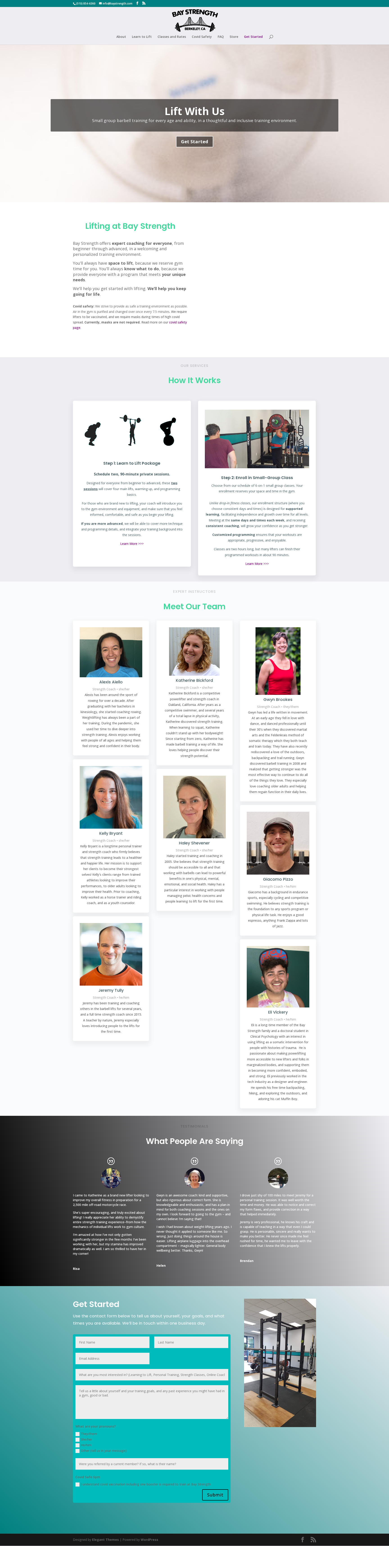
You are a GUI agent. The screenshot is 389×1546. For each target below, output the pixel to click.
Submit (215, 1495)
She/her (86, 1439)
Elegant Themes (105, 1539)
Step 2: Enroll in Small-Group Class (257, 477)
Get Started (253, 37)
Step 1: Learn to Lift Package (131, 463)
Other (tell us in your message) (104, 1450)
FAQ (221, 37)
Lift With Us (195, 111)
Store (234, 37)
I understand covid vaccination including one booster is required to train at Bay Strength (146, 1484)
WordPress (149, 1539)
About (121, 37)
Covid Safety (202, 37)
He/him (86, 1445)
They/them (89, 1434)
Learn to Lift (142, 37)
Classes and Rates (172, 37)
